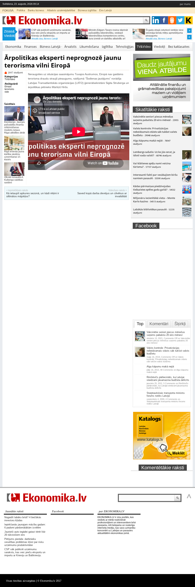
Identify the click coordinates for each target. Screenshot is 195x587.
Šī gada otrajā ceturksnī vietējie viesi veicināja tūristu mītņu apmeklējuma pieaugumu (164, 33)
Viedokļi (159, 46)
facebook (164, 20)
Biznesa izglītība (87, 10)
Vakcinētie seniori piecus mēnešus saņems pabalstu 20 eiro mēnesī (153, 118)
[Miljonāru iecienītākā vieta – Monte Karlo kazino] (186, 204)
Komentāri (158, 323)
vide (7, 92)
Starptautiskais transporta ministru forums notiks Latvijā (166, 394)
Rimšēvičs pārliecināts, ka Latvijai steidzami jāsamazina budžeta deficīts (168, 378)
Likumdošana (89, 46)
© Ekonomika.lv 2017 (49, 580)
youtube (189, 20)
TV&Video (144, 46)
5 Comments (167, 385)
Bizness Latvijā (51, 38)
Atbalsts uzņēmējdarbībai (61, 10)
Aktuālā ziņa (37, 38)
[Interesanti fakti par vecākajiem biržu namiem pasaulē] (186, 181)
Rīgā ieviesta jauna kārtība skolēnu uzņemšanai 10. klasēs (14, 155)
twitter (180, 20)
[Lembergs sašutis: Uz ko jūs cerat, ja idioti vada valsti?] (186, 158)
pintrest (172, 20)
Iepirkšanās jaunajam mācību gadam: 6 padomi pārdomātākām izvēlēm (25, 526)
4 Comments (166, 401)
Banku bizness (36, 10)
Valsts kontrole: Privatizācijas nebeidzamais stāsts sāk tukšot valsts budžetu (155, 132)
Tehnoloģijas (125, 46)
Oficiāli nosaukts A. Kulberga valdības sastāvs (14, 180)
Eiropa (8, 86)
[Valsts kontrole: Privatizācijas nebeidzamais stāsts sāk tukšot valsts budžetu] (186, 135)
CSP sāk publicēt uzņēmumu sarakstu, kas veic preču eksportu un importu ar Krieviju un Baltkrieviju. (51, 33)
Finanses (30, 46)
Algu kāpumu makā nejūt (148, 140)
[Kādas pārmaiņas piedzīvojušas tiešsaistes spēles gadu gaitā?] (186, 192)
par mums (185, 4)
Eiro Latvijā (105, 10)
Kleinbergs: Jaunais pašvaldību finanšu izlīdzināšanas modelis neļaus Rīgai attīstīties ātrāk (14, 127)
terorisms (9, 89)
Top (140, 323)
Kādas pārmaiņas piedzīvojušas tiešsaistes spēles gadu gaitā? (151, 187)
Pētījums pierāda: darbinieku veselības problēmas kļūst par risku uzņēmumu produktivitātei (24, 542)
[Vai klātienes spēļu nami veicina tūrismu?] (186, 170)
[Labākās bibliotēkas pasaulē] (186, 216)
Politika (21, 10)
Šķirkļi (180, 323)
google (156, 20)
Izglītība (107, 46)
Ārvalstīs (70, 46)
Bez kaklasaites (178, 46)
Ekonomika (13, 46)
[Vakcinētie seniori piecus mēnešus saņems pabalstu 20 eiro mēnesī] (186, 123)
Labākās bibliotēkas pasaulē (150, 209)
